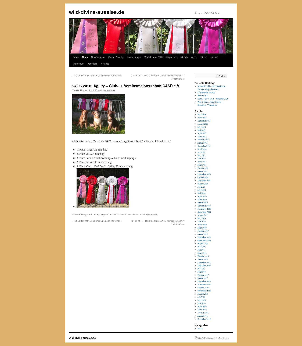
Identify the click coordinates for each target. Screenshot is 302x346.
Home (76, 57)
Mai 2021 (201, 158)
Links (203, 57)
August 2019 (202, 215)
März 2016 (202, 309)
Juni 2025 (201, 127)
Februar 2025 (203, 139)
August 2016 (202, 293)
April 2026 (202, 117)
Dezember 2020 (204, 174)
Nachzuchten (134, 57)
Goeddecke (109, 90)
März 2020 (202, 199)
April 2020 (202, 196)
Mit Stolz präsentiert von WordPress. (213, 337)
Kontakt (214, 57)
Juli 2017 (201, 268)
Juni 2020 (201, 189)
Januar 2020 (202, 202)
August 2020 (202, 183)
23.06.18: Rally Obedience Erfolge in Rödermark (96, 75)
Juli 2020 (201, 186)
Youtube (105, 63)
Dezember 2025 (204, 120)
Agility (194, 57)
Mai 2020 (201, 193)
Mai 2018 (201, 249)
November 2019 (204, 208)
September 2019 (204, 212)
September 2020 (204, 180)
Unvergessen (98, 57)
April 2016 (202, 306)
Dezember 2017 (204, 262)
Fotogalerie (171, 57)
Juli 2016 (201, 296)
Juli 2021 (201, 152)
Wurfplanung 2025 (153, 57)
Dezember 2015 (204, 319)
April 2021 (202, 161)
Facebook (93, 63)
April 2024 (202, 149)
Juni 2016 (201, 300)
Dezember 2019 (204, 205)
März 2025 (202, 136)
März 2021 (202, 164)
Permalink (152, 214)
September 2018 (204, 240)
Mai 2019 (201, 221)
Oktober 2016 (203, 287)
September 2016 (204, 290)
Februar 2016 (203, 312)
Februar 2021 (203, 167)
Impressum (78, 63)
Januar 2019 (202, 234)
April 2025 (202, 133)
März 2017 (202, 271)
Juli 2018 (201, 246)
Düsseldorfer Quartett (206, 92)
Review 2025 (202, 95)
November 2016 (204, 284)
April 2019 (202, 224)
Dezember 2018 (204, 237)
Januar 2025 (202, 142)
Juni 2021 (201, 155)
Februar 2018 (203, 256)
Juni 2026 (201, 114)
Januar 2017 (202, 278)
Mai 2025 (201, 130)
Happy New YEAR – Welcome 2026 (212, 98)
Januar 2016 (202, 315)
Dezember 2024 (204, 145)
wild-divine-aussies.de (96, 12)
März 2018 (202, 252)
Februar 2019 (203, 230)
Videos (184, 57)
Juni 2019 (201, 218)
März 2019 (202, 227)
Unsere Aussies (116, 57)
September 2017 (204, 265)
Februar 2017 (203, 274)
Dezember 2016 (204, 281)
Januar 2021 (202, 171)
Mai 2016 (201, 303)
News (85, 57)
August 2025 (202, 123)
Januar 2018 (202, 259)
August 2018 (202, 243)
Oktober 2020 (203, 177)
